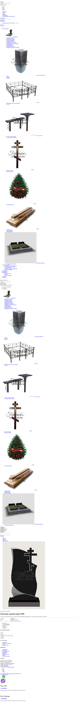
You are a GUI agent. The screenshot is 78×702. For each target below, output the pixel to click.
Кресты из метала (10, 170)
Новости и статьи (8, 273)
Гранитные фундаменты (11, 263)
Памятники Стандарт (11, 38)
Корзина (4, 277)
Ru (2, 24)
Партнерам (5, 11)
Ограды (38, 102)
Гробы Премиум (10, 231)
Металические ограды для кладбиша (13, 103)
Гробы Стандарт (10, 230)
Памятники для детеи (11, 41)
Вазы (8, 76)
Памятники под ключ (11, 46)
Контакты (4, 276)
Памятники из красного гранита (13, 43)
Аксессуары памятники (41, 75)
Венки (35, 203)
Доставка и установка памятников (11, 268)
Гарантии (4, 14)
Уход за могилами (8, 267)
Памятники (15, 36)
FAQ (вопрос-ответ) (8, 275)
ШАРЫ (8, 78)
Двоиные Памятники (10, 40)
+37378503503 (3, 688)
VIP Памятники (9, 44)
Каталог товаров (6, 28)
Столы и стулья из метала (11, 136)
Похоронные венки (10, 204)
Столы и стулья (39, 135)
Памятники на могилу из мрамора (13, 47)
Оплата (4, 12)
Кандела (8, 77)
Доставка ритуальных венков (10, 266)
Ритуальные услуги (6, 264)
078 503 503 (2, 20)
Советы (6, 274)
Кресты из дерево (10, 171)
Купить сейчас (3, 283)
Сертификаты (5, 15)
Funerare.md (12, 673)
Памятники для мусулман (11, 42)
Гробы (38, 228)
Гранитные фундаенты (41, 262)
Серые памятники (10, 45)
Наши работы (5, 271)
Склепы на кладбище (8, 269)
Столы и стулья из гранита (11, 137)
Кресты (32, 169)
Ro (0, 24)
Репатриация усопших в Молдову (11, 265)
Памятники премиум (10, 39)
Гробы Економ (9, 229)
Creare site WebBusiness (4, 674)
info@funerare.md (11, 667)
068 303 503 (2, 21)
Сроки (4, 13)
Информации (5, 272)
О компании (5, 270)
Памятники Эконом (10, 37)
